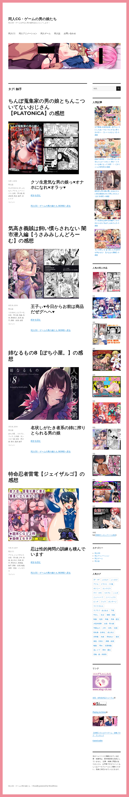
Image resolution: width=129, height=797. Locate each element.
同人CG (11, 33)
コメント (11, 202)
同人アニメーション (28, 33)
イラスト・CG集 (107, 584)
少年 (20, 558)
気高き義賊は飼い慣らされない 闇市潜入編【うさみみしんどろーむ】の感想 (47, 234)
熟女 (15, 196)
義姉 (16, 442)
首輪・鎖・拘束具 (100, 654)
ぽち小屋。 (12, 434)
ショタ (115, 593)
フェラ (10, 436)
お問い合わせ (70, 33)
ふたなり (105, 580)
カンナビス (107, 588)
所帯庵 (95, 637)
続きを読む (36, 195)
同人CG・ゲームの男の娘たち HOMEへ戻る (51, 206)
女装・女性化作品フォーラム (103, 698)
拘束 (19, 560)
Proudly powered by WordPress (45, 786)
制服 (95, 619)
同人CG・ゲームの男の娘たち (32, 19)
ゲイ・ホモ (97, 593)
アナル (14, 191)
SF (20, 188)
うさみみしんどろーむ (16, 312)
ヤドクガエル (98, 606)
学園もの (96, 628)
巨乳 (110, 628)
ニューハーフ (98, 597)
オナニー (96, 588)
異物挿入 (14, 318)
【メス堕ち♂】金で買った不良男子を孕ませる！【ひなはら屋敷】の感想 (107, 252)
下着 (112, 610)
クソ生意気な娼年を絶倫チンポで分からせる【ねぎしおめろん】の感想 (107, 223)
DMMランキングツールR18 (105, 535)
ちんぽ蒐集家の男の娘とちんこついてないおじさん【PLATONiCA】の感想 (46, 107)
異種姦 (20, 563)
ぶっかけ (114, 580)
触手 (19, 196)
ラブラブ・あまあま (100, 610)
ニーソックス (111, 597)
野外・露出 (107, 650)
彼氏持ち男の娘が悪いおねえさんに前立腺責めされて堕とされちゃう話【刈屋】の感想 (107, 193)
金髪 (21, 320)
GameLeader (98, 741)
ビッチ (95, 602)
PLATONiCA (13, 188)
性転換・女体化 (99, 632)
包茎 (101, 619)
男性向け (14, 563)
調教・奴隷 (15, 320)
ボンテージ (112, 602)
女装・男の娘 (17, 193)
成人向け (14, 560)
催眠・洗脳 (111, 615)
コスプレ (20, 434)
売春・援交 (115, 619)
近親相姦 (108, 646)
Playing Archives (99, 712)
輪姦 (23, 565)
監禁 (19, 318)
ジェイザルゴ (19, 555)
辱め (101, 646)
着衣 (12, 442)
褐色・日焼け (98, 641)
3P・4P (96, 580)
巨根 (115, 628)
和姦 (106, 619)
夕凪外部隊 (97, 624)
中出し (95, 615)
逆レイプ (96, 650)
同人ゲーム (46, 33)
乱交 (102, 615)
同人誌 (57, 33)
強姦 (20, 315)
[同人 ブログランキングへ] (107, 704)
